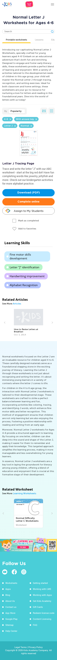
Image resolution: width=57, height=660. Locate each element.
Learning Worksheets (24, 493)
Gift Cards (38, 606)
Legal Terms (20, 647)
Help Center (11, 630)
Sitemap (9, 624)
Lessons (39, 39)
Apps (8, 588)
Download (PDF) (28, 192)
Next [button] (51, 322)
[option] (28, 322)
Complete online (28, 201)
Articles (17, 303)
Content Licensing (42, 618)
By (5, 111)
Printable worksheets (16, 39)
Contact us (10, 606)
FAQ (35, 624)
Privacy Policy (35, 647)
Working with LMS (42, 588)
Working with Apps (42, 594)
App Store (10, 612)
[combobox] (16, 111)
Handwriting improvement (27, 276)
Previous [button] (5, 322)
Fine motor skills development (20, 256)
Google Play (11, 618)
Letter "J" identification (24, 267)
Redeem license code (43, 612)
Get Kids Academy (42, 600)
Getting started (40, 582)
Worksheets (11, 582)
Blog (7, 594)
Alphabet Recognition (24, 285)
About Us (10, 600)
